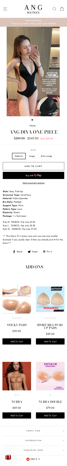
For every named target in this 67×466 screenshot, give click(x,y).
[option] (33, 22)
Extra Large (46, 156)
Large (32, 156)
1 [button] (32, 120)
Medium (19, 156)
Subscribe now (33, 450)
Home (32, 125)
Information (33, 440)
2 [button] (35, 120)
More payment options (34, 182)
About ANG (33, 431)
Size (33, 150)
